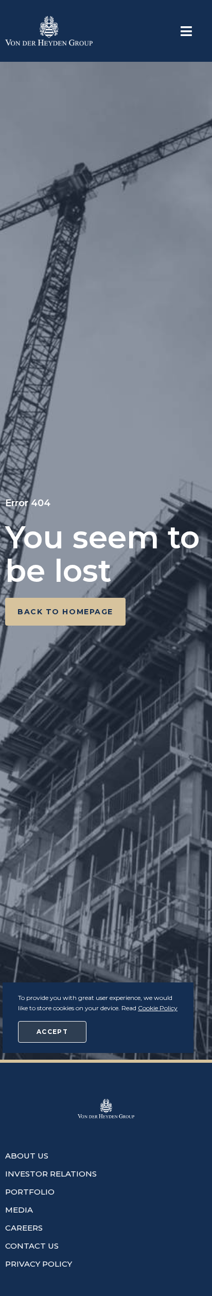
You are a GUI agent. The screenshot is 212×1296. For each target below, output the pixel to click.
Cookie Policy (158, 1008)
